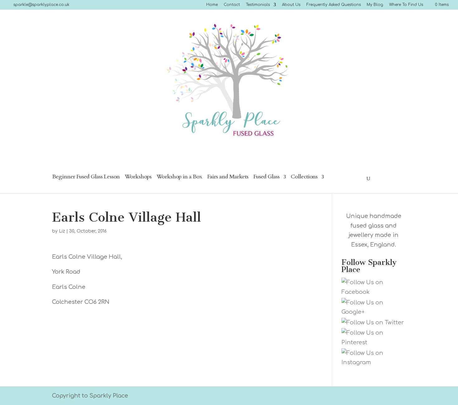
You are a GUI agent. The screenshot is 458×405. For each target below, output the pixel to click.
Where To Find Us (406, 5)
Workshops (138, 178)
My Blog (375, 5)
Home (212, 5)
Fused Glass (266, 178)
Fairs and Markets (227, 178)
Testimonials (258, 5)
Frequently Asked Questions (333, 5)
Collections (304, 178)
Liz (62, 231)
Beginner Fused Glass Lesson (86, 178)
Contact (232, 5)
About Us (291, 5)
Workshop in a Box (179, 178)
